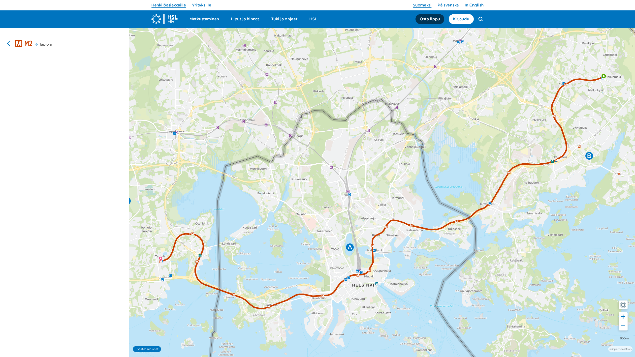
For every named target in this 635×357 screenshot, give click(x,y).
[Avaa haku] (481, 19)
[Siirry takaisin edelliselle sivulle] (8, 43)
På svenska (448, 5)
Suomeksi (422, 5)
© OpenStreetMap (620, 349)
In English (474, 5)
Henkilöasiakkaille (168, 5)
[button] (623, 304)
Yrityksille (201, 5)
